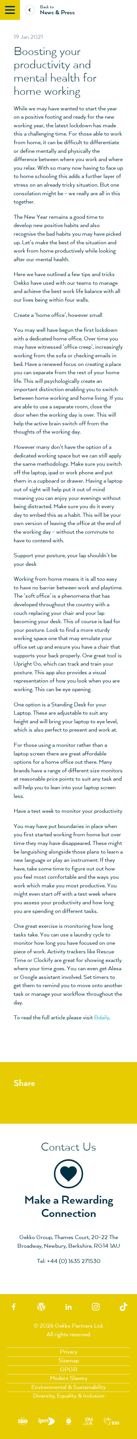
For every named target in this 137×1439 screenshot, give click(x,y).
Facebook (13, 1306)
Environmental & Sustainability (68, 1387)
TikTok (123, 1306)
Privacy (68, 1352)
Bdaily (101, 1017)
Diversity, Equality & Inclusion (68, 1396)
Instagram (95, 1306)
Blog (41, 1306)
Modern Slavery (68, 1378)
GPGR (68, 1369)
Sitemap (69, 1360)
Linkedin (68, 1306)
